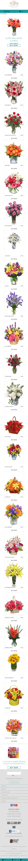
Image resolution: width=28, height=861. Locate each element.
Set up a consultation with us (14, 836)
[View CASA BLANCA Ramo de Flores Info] (14, 240)
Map (14, 860)
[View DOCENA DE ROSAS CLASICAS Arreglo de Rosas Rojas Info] (14, 123)
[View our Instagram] (14, 806)
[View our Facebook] (12, 806)
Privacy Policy (4, 855)
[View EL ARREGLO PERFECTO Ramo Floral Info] (14, 394)
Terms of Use (23, 855)
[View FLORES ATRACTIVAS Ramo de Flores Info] (14, 183)
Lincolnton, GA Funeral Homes (9, 846)
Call (5, 860)
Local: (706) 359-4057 (14, 816)
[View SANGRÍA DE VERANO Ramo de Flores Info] (14, 635)
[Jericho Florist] (14, 7)
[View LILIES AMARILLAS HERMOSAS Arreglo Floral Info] (14, 575)
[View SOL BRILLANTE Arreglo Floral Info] (14, 695)
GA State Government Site (21, 851)
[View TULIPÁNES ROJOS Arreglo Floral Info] (14, 364)
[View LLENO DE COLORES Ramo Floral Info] (14, 451)
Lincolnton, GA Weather (6, 851)
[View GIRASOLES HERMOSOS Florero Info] (14, 662)
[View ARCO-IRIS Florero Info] (14, 273)
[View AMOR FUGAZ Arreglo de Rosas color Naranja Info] (14, 153)
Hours (24, 860)
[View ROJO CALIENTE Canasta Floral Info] (14, 424)
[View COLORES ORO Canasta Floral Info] (14, 484)
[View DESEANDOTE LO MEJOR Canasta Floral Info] (14, 605)
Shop (8, 11)
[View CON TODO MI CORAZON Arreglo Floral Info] (14, 545)
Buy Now (14, 45)
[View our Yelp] (16, 806)
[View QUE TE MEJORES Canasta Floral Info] (14, 334)
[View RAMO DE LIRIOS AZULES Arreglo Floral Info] (14, 303)
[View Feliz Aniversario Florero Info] (14, 62)
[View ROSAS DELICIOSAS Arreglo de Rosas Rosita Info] (14, 213)
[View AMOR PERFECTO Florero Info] (14, 92)
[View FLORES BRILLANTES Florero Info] (14, 26)
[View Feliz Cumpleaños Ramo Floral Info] (14, 514)
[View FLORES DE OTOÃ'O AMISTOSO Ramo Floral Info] (14, 725)
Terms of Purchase (14, 855)
